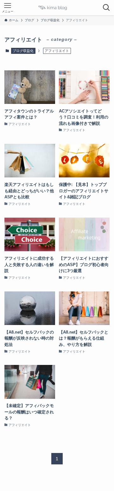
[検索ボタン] (106, 7)
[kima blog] (57, 7)
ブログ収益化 (23, 51)
